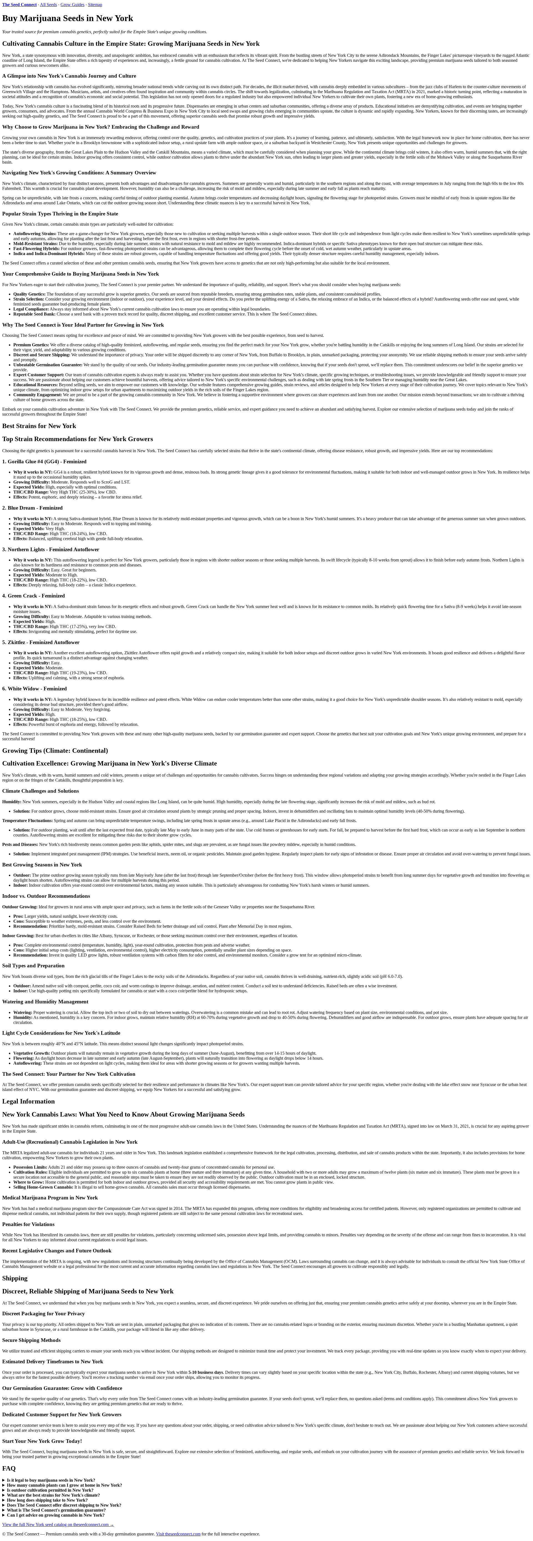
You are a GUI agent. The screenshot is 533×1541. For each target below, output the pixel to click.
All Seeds (48, 4)
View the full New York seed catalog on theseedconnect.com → (58, 1524)
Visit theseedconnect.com (178, 1534)
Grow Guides (72, 4)
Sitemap (95, 4)
